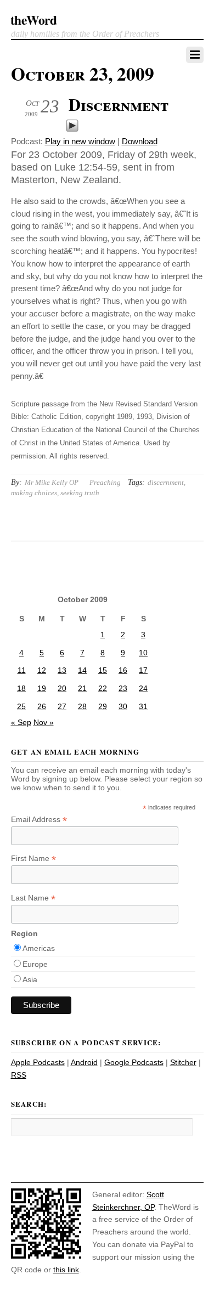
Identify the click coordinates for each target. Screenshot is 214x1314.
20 (62, 688)
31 (143, 706)
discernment (166, 482)
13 (62, 670)
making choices (34, 493)
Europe (35, 964)
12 (41, 670)
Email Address (39, 819)
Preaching (105, 482)
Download (139, 141)
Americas (38, 948)
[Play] (72, 129)
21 (82, 688)
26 (41, 706)
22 (102, 688)
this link (66, 1269)
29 (102, 706)
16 (123, 670)
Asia (29, 979)
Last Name (33, 898)
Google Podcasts (134, 1062)
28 (82, 706)
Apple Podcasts (38, 1062)
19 (41, 688)
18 (21, 688)
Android (84, 1062)
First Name (33, 858)
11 (22, 670)
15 (102, 670)
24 (143, 688)
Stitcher (183, 1062)
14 (82, 670)
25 (21, 706)
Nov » (43, 722)
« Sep (21, 722)
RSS (18, 1075)
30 (123, 706)
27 (62, 706)
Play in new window (80, 141)
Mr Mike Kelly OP (51, 482)
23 (123, 688)
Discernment (118, 104)
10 (143, 652)
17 (143, 670)
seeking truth (79, 493)
